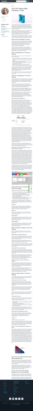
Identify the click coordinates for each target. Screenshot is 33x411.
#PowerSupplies (4, 20)
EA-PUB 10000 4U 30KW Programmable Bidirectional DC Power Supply (5, 31)
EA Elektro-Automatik (5, 392)
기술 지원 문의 (16, 387)
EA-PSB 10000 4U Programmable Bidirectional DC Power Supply (5, 28)
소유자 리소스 (16, 391)
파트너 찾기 (27, 383)
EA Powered (24, 67)
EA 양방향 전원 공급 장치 (5, 36)
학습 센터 (15, 389)
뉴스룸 (5, 387)
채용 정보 (5, 385)
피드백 (13, 404)
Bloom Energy (26, 365)
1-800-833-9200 (16, 383)
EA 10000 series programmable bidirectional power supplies (21, 378)
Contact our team (14, 377)
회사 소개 (5, 383)
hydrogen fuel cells (15, 25)
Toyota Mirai (19, 361)
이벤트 (5, 389)
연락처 (15, 385)
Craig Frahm (3, 17)
